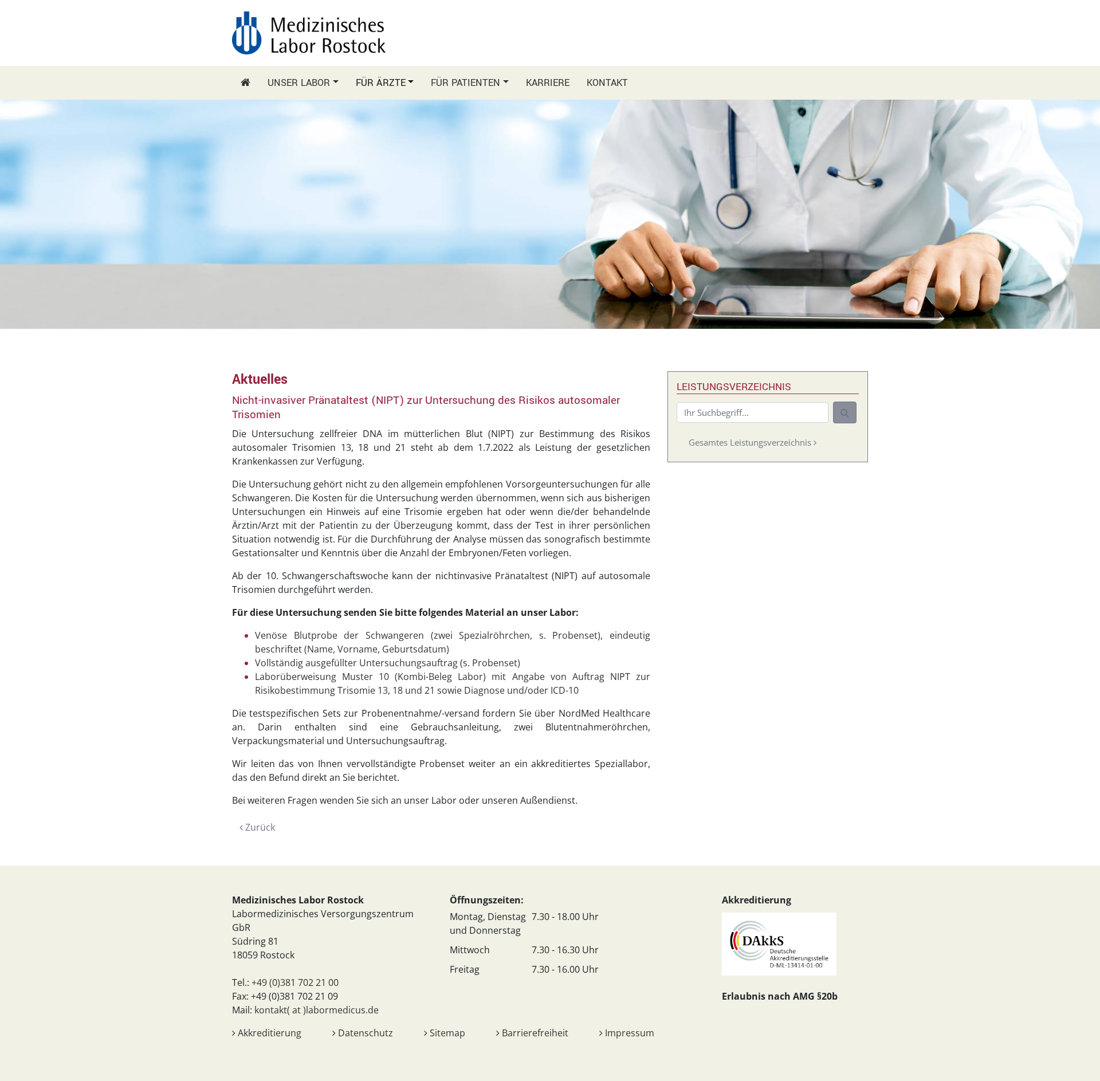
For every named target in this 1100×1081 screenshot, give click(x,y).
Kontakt (607, 82)
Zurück (259, 827)
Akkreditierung (268, 1033)
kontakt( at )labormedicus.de (316, 1010)
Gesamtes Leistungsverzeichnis (751, 442)
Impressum (628, 1033)
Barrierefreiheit (534, 1033)
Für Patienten (465, 82)
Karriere (547, 82)
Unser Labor (299, 82)
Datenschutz (364, 1033)
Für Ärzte (381, 82)
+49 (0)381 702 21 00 (295, 982)
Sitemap (446, 1033)
